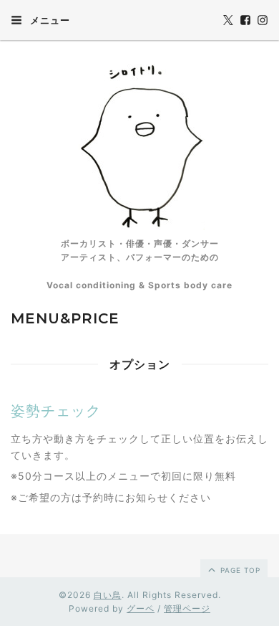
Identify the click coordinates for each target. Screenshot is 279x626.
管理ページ (187, 608)
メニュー (48, 20)
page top (238, 570)
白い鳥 (108, 594)
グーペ (141, 608)
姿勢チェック (56, 410)
